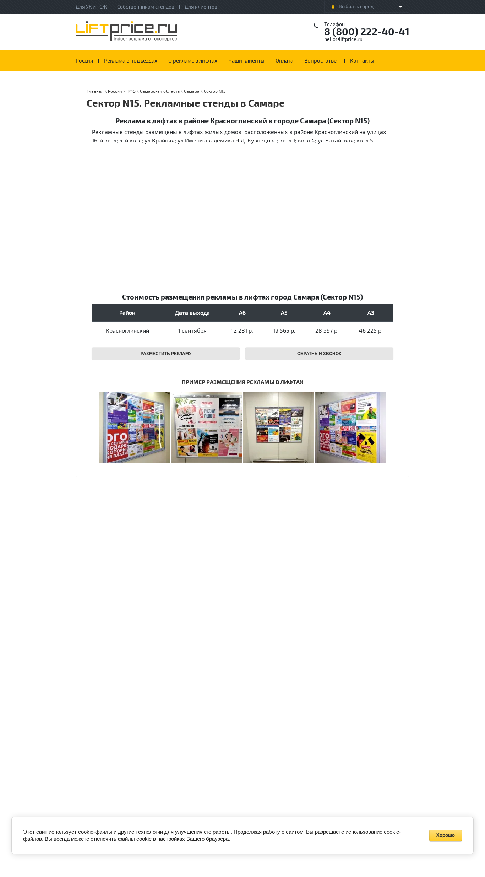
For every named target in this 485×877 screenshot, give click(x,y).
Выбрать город (356, 7)
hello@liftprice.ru (343, 39)
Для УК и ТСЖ (91, 7)
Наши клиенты (246, 61)
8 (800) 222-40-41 (366, 32)
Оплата (284, 61)
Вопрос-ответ (321, 61)
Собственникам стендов (145, 7)
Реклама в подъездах (130, 61)
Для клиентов (201, 7)
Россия (84, 61)
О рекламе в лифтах (192, 61)
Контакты (362, 61)
